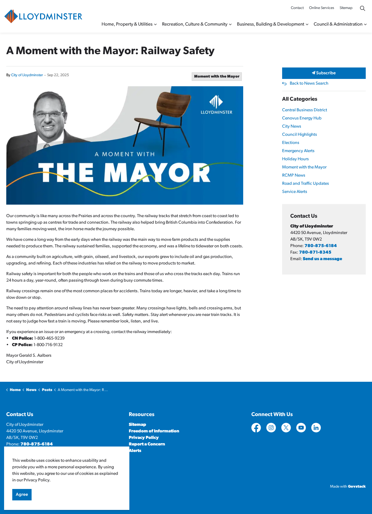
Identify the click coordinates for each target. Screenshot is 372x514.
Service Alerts (294, 192)
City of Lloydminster (27, 75)
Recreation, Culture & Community (194, 24)
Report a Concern (147, 444)
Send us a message (322, 259)
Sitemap (346, 8)
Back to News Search (309, 83)
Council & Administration (338, 24)
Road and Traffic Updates (305, 183)
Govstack (357, 487)
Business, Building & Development (270, 24)
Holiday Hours (295, 159)
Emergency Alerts (298, 151)
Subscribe (325, 73)
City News (291, 126)
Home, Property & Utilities (127, 24)
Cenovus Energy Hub (302, 118)
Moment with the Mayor (216, 77)
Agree (22, 495)
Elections (290, 143)
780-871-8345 (315, 252)
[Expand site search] (362, 8)
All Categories (299, 99)
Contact (297, 8)
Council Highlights (299, 135)
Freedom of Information (154, 431)
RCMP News (293, 175)
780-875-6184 (320, 246)
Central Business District (304, 110)
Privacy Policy (144, 438)
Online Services (321, 8)
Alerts (135, 451)
